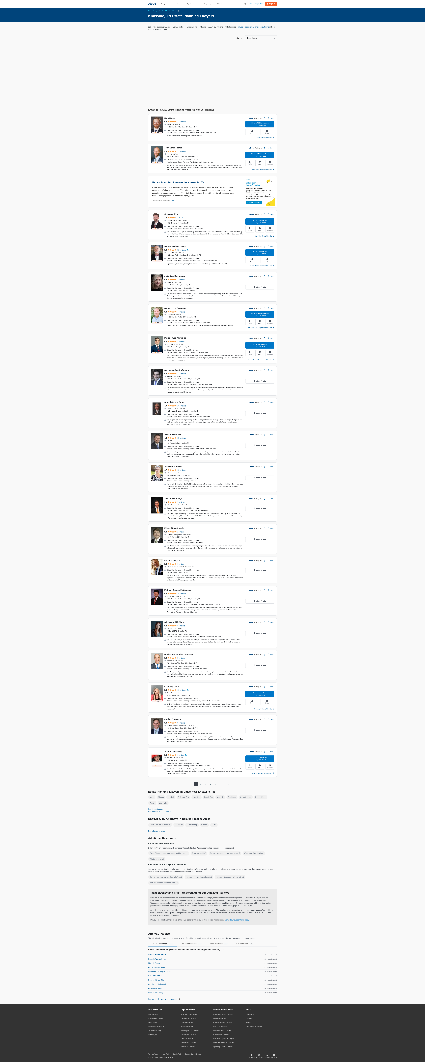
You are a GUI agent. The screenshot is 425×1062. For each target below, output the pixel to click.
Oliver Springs (245, 797)
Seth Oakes (169, 118)
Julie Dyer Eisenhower (175, 276)
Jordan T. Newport (173, 719)
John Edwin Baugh (173, 498)
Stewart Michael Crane (175, 246)
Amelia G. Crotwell (173, 466)
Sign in (272, 4)
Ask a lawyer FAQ (199, 853)
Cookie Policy (177, 1054)
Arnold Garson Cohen (174, 402)
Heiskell (171, 797)
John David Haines (173, 148)
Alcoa (152, 797)
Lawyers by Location (168, 4)
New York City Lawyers (189, 1014)
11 (223, 784)
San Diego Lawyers (188, 1047)
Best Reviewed (244, 944)
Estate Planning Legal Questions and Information (169, 853)
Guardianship (192, 825)
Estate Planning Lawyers (222, 1030)
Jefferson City (183, 797)
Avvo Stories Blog (154, 1030)
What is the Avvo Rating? (254, 853)
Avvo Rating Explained (254, 1026)
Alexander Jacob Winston (176, 370)
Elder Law (179, 825)
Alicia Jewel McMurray (175, 622)
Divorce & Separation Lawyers (224, 1039)
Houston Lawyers (187, 1026)
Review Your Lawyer (155, 1018)
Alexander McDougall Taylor (159, 972)
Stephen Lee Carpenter (175, 308)
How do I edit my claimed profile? (199, 877)
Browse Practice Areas (156, 1026)
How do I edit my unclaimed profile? (164, 883)
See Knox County (155, 809)
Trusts (214, 825)
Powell (152, 803)
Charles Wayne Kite (156, 980)
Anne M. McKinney (173, 751)
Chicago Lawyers (187, 1022)
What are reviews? (157, 859)
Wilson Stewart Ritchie (157, 955)
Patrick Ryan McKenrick (175, 338)
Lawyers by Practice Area (190, 4)
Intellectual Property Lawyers (223, 1043)
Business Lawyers (219, 1018)
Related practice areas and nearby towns (253, 27)
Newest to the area (191, 944)
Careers (249, 1018)
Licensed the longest (162, 943)
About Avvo (250, 1014)
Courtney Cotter (172, 686)
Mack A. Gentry (154, 963)
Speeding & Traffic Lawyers (223, 1047)
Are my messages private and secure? (225, 853)
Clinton (161, 797)
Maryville (220, 797)
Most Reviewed (218, 944)
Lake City (196, 797)
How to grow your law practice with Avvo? (166, 877)
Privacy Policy (165, 1054)
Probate (204, 825)
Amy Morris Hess (155, 988)
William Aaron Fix (172, 434)
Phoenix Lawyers (187, 1039)
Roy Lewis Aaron (155, 976)
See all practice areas (156, 831)
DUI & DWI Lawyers (220, 1026)
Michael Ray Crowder (174, 528)
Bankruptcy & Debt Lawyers (223, 1014)
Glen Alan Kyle (171, 214)
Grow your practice (256, 4)
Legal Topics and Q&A (212, 4)
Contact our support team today (237, 920)
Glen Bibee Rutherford (157, 984)
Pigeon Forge (260, 797)
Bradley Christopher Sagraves (178, 654)
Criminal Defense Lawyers (222, 1022)
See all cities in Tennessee (158, 812)
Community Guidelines (193, 1054)
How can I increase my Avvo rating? (230, 877)
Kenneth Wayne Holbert (157, 959)
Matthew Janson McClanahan (178, 590)
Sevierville (163, 803)
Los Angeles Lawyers (188, 1018)
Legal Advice (152, 1022)
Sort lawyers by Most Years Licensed (163, 999)
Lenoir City (208, 797)
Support (248, 1022)
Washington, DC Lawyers (190, 1030)
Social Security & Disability (160, 825)
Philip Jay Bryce (172, 560)
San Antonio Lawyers (188, 1043)
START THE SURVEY (254, 202)
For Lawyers (152, 1034)
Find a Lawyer (153, 1014)
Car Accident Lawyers (221, 1034)
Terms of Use (153, 1054)
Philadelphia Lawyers (188, 1034)
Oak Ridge (232, 797)
